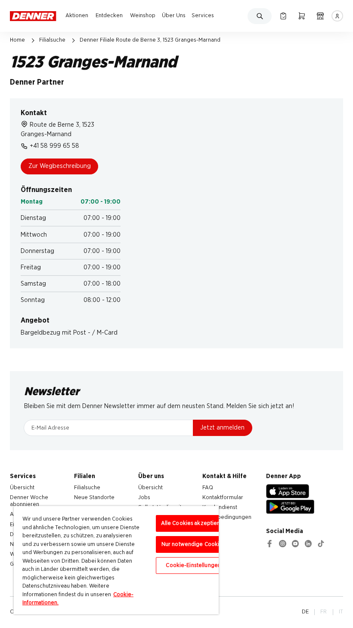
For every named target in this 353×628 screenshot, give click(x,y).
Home (17, 40)
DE (305, 612)
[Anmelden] (337, 15)
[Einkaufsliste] (283, 16)
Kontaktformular (222, 497)
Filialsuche (52, 40)
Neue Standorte (94, 497)
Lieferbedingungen (226, 517)
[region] (116, 560)
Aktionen (76, 15)
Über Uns (174, 15)
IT (341, 612)
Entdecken (109, 15)
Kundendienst (219, 507)
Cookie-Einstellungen (193, 565)
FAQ (207, 488)
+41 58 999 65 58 (54, 146)
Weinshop (142, 15)
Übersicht (22, 488)
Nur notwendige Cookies (193, 544)
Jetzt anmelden (222, 427)
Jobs (144, 497)
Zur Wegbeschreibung (59, 166)
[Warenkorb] (301, 16)
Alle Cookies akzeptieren (193, 523)
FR (323, 612)
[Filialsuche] (320, 16)
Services (203, 15)
